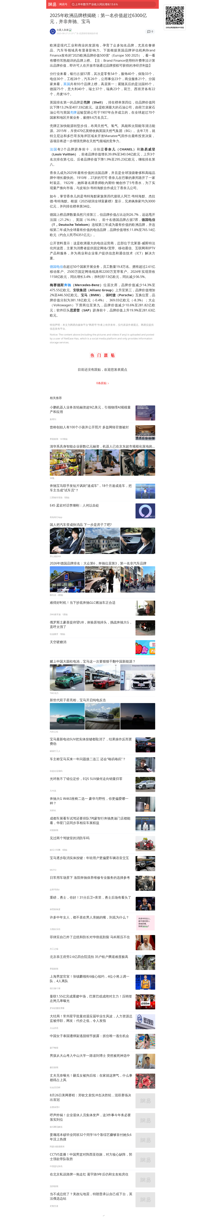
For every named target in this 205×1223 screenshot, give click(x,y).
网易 (52, 4)
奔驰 (67, 285)
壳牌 (73, 112)
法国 (53, 149)
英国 (66, 84)
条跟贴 (101, 383)
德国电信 (56, 266)
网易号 (63, 4)
